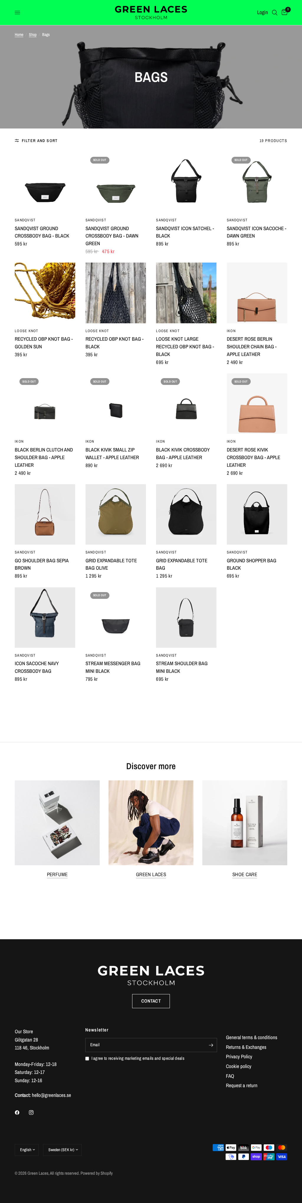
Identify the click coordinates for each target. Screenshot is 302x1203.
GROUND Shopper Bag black (251, 564)
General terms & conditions (251, 1037)
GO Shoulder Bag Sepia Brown (41, 564)
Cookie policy (238, 1066)
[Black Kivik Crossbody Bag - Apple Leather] (186, 403)
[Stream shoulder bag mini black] (186, 617)
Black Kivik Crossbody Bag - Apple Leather (183, 453)
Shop (33, 34)
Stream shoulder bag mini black (182, 667)
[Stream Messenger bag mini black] (116, 617)
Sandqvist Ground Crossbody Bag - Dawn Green (112, 236)
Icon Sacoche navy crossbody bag (37, 667)
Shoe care (244, 874)
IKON (231, 330)
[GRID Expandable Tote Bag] (186, 514)
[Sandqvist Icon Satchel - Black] (186, 182)
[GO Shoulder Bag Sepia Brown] (45, 514)
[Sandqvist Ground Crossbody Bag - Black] (45, 182)
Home (19, 34)
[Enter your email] (211, 1045)
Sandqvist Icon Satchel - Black (185, 232)
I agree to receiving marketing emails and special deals (137, 1058)
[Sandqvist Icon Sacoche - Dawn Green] (257, 182)
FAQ (230, 1075)
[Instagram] (35, 1112)
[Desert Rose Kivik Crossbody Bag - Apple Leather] (257, 403)
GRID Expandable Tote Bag (181, 564)
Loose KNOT (26, 330)
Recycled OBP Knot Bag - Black (115, 342)
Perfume (57, 874)
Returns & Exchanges (246, 1047)
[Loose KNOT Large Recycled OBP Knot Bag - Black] (186, 293)
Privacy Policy (239, 1056)
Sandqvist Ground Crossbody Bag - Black (42, 232)
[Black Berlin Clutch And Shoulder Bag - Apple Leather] (45, 403)
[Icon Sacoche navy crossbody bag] (45, 617)
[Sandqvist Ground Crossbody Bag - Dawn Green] (116, 182)
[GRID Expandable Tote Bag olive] (116, 514)
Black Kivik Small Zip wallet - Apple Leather (112, 453)
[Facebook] (21, 1112)
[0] (283, 12)
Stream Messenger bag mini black (113, 667)
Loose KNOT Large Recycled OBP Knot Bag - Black (185, 346)
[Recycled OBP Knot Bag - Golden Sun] (45, 293)
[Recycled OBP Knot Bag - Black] (116, 293)
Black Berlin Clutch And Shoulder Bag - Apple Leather (44, 457)
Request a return (241, 1085)
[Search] (275, 12)
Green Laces (151, 874)
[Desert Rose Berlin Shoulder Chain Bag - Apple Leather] (257, 293)
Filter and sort (40, 140)
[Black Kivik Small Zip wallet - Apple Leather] (116, 403)
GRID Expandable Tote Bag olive (111, 564)
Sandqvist (25, 220)
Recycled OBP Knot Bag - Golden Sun (44, 342)
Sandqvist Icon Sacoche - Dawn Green (256, 232)
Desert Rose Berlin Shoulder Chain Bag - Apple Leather (252, 346)
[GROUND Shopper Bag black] (257, 514)
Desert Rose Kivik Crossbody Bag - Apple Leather (253, 457)
